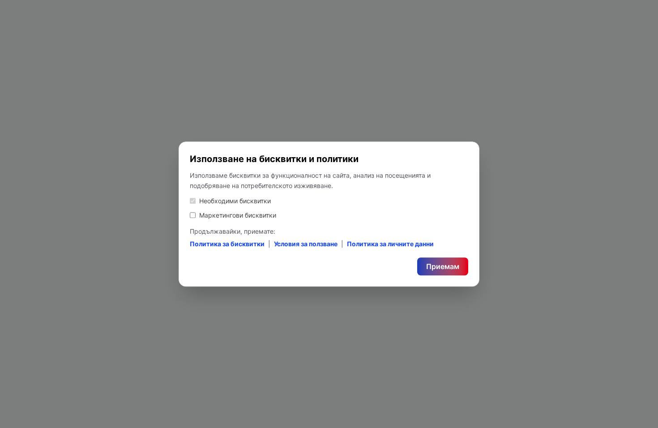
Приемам (442, 266)
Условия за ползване (306, 244)
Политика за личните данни (390, 244)
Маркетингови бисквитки (237, 215)
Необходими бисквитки (235, 201)
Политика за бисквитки (227, 244)
